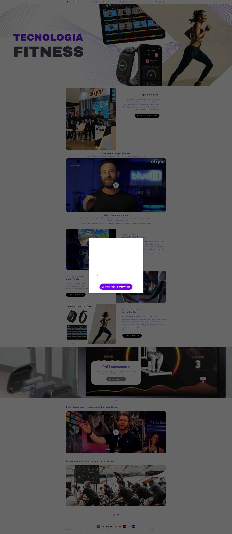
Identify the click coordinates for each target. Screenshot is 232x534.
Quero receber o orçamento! (116, 287)
